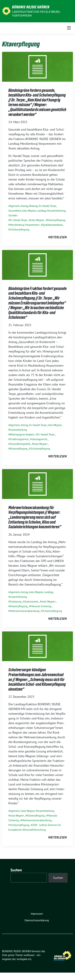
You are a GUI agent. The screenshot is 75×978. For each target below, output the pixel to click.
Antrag (24, 206)
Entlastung (15, 601)
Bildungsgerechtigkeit (22, 434)
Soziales (12, 215)
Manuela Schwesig (41, 606)
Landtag (41, 210)
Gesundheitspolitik (20, 444)
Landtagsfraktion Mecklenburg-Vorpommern (36, 13)
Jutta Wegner (29, 210)
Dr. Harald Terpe (47, 206)
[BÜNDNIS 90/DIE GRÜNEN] (6, 11)
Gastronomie (31, 601)
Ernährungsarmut (19, 439)
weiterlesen (57, 237)
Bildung (33, 206)
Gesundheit (14, 210)
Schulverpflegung (19, 229)
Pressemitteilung (56, 210)
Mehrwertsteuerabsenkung (24, 611)
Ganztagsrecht (39, 439)
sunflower (29, 955)
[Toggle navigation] (69, 28)
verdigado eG (24, 959)
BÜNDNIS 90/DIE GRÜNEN (30, 7)
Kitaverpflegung (56, 220)
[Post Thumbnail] (37, 66)
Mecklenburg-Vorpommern (24, 224)
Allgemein (14, 206)
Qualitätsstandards (52, 224)
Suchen (16, 870)
